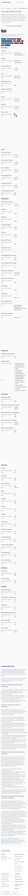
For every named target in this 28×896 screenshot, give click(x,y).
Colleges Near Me (5, 885)
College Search (4, 879)
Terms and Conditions (5, 892)
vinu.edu (16, 106)
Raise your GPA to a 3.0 (20, 881)
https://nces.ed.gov (5, 840)
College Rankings (18, 856)
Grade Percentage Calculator (19, 885)
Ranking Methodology (6, 858)
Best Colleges (18, 858)
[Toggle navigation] (26, 2)
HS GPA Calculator (19, 879)
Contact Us (3, 860)
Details (15, 630)
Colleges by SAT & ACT (6, 876)
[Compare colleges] (19, 2)
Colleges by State (5, 886)
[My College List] (22, 2)
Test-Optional (18, 865)
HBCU (16, 863)
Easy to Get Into (18, 869)
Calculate (16, 204)
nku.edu (16, 108)
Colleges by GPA (4, 877)
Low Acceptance (18, 870)
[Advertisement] (14, 133)
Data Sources (4, 856)
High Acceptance (18, 867)
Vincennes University (11, 669)
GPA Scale (17, 888)
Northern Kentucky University (11, 671)
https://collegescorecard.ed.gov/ (8, 841)
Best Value (17, 860)
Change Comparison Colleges (13, 26)
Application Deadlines (19, 861)
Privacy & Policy (15, 892)
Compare (3, 883)
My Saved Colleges (5, 881)
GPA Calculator (18, 876)
